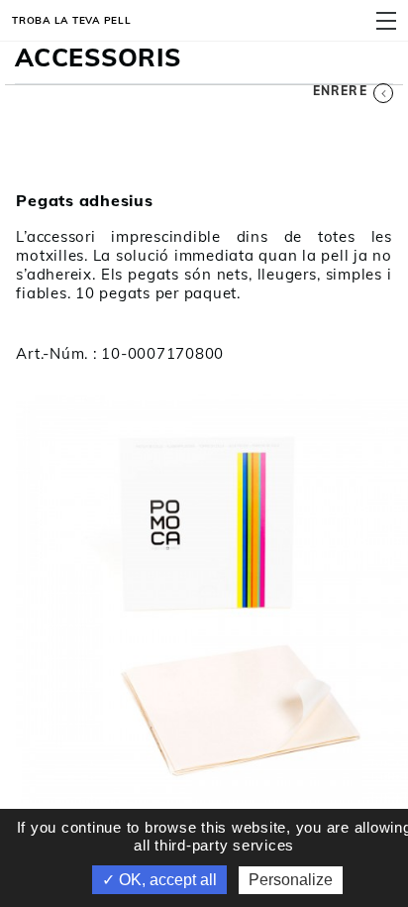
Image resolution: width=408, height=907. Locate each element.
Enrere (340, 90)
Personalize (291, 879)
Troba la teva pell (72, 20)
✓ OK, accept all (159, 879)
